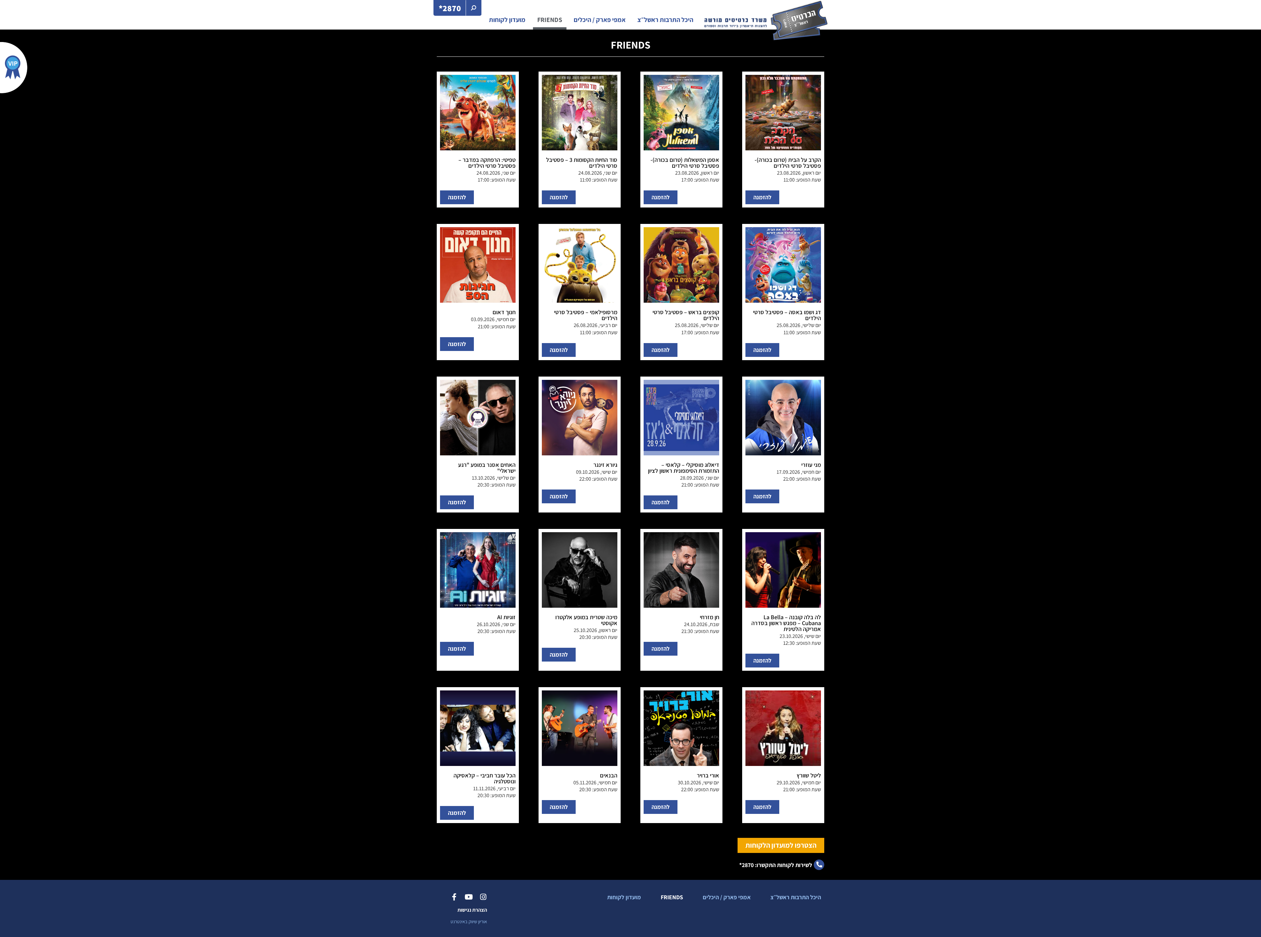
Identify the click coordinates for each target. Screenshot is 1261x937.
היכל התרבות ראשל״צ (665, 19)
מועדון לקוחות (507, 19)
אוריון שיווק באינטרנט (469, 921)
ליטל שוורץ (809, 775)
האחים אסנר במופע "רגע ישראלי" (487, 467)
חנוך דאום (504, 312)
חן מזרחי (709, 617)
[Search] (473, 8)
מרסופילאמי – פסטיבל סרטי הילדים (585, 315)
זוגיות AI (506, 617)
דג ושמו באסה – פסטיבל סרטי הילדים (787, 315)
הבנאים (608, 775)
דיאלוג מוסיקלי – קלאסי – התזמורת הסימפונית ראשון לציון (683, 467)
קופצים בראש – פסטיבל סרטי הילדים (686, 315)
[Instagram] (483, 897)
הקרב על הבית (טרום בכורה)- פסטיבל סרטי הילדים (788, 162)
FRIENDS (549, 19)
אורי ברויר (708, 775)
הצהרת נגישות (472, 909)
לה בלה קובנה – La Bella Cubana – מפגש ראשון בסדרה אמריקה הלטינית (786, 623)
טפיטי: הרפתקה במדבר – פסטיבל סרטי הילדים (487, 162)
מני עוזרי (811, 464)
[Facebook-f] (454, 897)
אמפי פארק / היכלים (600, 19)
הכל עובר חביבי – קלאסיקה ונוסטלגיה (485, 778)
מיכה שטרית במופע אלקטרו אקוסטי (586, 620)
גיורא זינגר (605, 464)
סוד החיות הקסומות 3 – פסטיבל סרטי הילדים (581, 162)
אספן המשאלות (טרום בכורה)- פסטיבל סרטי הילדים (685, 162)
